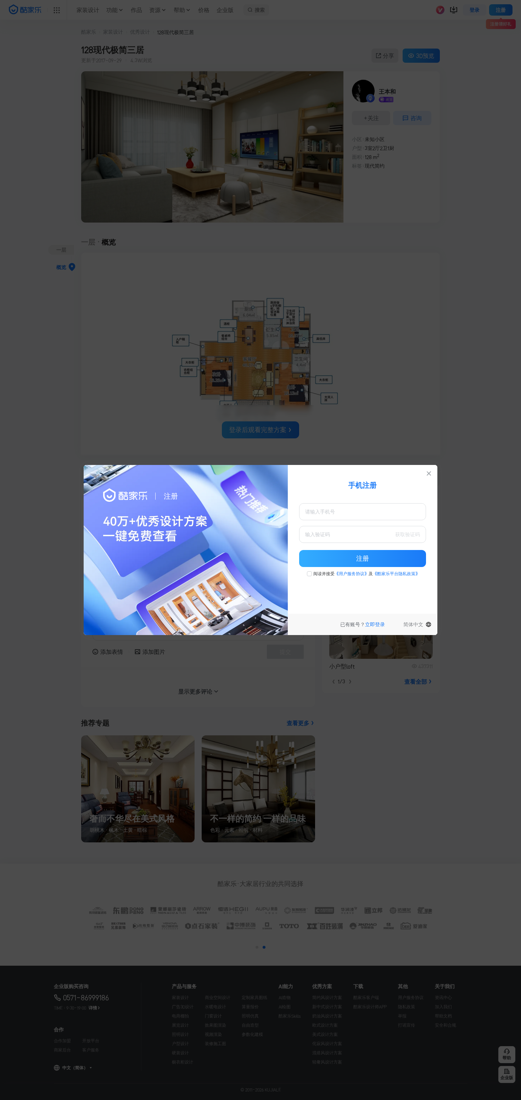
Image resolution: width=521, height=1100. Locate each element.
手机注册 (362, 485)
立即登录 (375, 624)
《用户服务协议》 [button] (351, 574)
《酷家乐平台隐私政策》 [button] (396, 574)
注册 (362, 558)
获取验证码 (407, 534)
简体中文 (413, 624)
